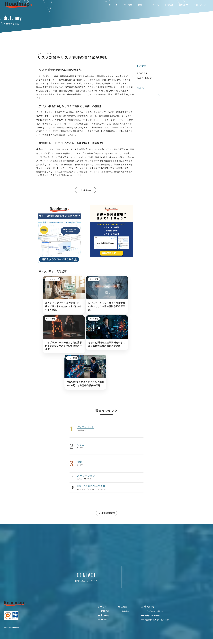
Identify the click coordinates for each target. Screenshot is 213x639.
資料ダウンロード (153, 615)
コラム (155, 4)
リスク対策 (46, 69)
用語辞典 (168, 4)
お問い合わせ (200, 4)
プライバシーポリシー (155, 611)
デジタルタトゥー (64, 124)
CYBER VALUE (106, 611)
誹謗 (90, 116)
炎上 (96, 120)
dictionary (87, 190)
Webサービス (143, 78)
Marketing (105, 615)
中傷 (94, 116)
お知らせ (142, 4)
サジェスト (107, 124)
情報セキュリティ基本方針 (157, 619)
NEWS (140, 73)
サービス (113, 4)
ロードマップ (57, 142)
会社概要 (127, 4)
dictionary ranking (108, 512)
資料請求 (183, 4)
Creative (104, 619)
